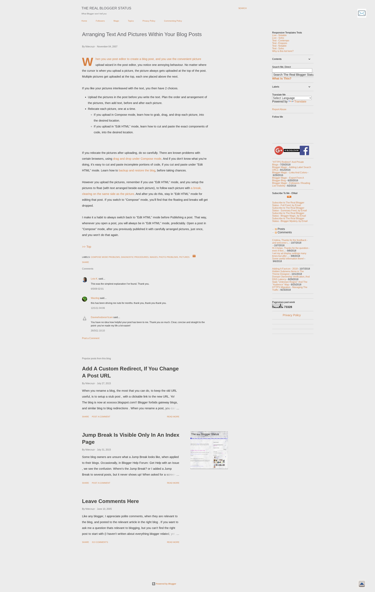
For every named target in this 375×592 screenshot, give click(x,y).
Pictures (184, 257)
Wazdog (95, 298)
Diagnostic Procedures (135, 257)
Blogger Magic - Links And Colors (289, 172)
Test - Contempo (280, 40)
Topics (131, 21)
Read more (173, 416)
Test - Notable (279, 46)
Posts (281, 229)
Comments (284, 232)
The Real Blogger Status (106, 8)
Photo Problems (168, 257)
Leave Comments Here (110, 501)
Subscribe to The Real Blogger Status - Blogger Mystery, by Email (290, 219)
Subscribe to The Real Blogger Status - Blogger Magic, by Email (289, 214)
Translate (300, 101)
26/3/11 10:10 (98, 330)
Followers (100, 21)
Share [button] (85, 262)
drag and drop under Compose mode (137, 158)
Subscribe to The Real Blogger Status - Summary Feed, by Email (289, 209)
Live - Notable (279, 35)
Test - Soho (278, 48)
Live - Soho (278, 38)
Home (84, 21)
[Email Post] (194, 257)
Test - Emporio (279, 43)
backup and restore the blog (137, 170)
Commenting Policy (173, 21)
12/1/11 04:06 (98, 308)
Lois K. (94, 278)
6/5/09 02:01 (97, 289)
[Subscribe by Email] (361, 13)
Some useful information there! (288, 258)
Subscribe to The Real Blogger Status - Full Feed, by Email (288, 203)
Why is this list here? (283, 51)
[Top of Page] (361, 584)
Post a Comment (90, 338)
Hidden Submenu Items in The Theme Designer (288, 272)
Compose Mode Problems (105, 257)
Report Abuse (279, 109)
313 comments (100, 542)
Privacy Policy (149, 21)
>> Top (86, 246)
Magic (116, 21)
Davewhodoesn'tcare (102, 317)
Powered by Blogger (165, 583)
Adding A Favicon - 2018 (285, 268)
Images (154, 257)
